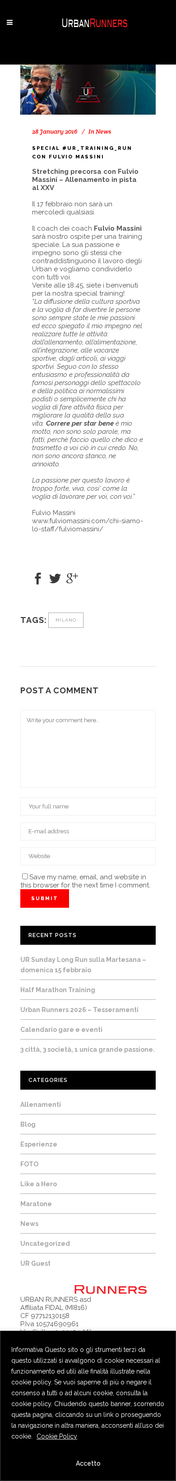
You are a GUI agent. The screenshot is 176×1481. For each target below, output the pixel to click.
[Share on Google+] (72, 578)
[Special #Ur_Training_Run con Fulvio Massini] (88, 90)
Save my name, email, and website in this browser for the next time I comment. (85, 881)
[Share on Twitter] (55, 578)
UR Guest (35, 1263)
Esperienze (38, 1144)
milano (66, 619)
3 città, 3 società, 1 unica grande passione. (87, 1049)
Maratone (36, 1203)
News (103, 131)
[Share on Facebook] (38, 578)
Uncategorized (45, 1243)
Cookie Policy (57, 1436)
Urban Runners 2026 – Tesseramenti (79, 1009)
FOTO (29, 1164)
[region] (88, 1406)
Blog (28, 1124)
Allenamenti (40, 1104)
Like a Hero (38, 1184)
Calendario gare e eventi (61, 1029)
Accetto (88, 1463)
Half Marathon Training (57, 990)
